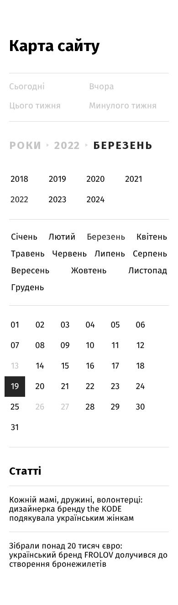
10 (90, 345)
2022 (67, 145)
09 (65, 345)
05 (115, 325)
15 (65, 366)
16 (90, 366)
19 (14, 386)
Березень (122, 145)
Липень (109, 254)
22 (90, 386)
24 (140, 386)
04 (90, 325)
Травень (28, 254)
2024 (96, 200)
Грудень (27, 287)
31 (15, 427)
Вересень (30, 271)
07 (14, 345)
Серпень (150, 254)
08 (40, 345)
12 (140, 345)
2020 (96, 179)
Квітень (151, 237)
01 (14, 325)
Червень (69, 254)
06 (140, 325)
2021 (133, 179)
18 (140, 366)
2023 (58, 200)
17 (115, 366)
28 (90, 407)
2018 (19, 179)
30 (140, 407)
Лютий (62, 237)
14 (40, 366)
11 (115, 345)
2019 (57, 179)
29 (115, 407)
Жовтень (88, 271)
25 (14, 407)
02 (39, 325)
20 (39, 386)
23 (115, 386)
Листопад (147, 271)
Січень (24, 237)
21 (65, 386)
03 (64, 325)
